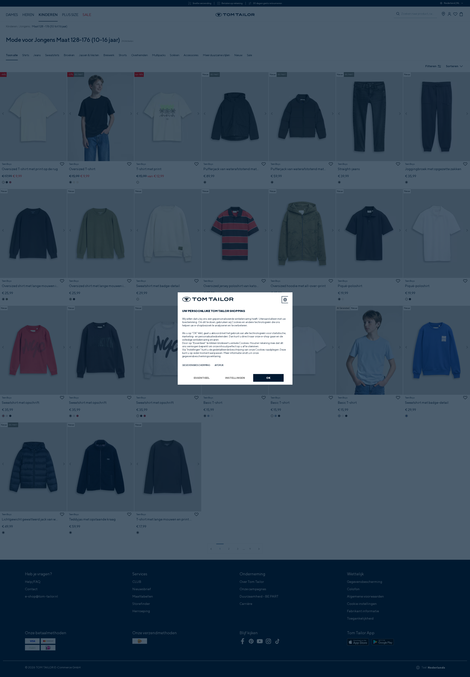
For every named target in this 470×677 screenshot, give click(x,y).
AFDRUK (219, 365)
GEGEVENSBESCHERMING (196, 365)
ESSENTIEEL (202, 377)
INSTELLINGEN (235, 377)
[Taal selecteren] (285, 300)
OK (268, 377)
